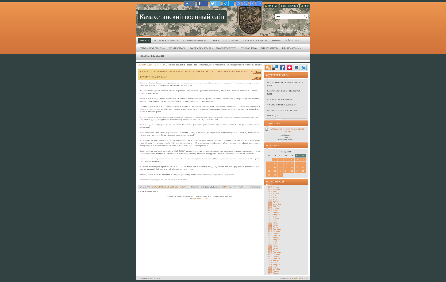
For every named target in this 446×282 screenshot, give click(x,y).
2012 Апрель (273, 219)
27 (303, 171)
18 (292, 167)
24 (286, 171)
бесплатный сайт (294, 278)
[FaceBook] (282, 67)
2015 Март (272, 267)
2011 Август (273, 202)
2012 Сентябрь (274, 229)
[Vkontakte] (296, 67)
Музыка (271, 116)
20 (303, 167)
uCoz (306, 278)
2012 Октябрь (274, 231)
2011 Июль (273, 200)
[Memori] (289, 67)
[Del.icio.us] (275, 67)
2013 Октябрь (274, 254)
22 (275, 171)
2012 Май (272, 221)
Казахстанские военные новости (170, 187)
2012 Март (272, 216)
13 (163, 65)
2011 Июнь (273, 198)
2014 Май (272, 263)
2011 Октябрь (274, 206)
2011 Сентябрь (274, 204)
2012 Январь (273, 212)
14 (269, 167)
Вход (206, 198)
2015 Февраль (274, 265)
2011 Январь (273, 187)
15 (275, 167)
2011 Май (272, 196)
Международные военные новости (285, 82)
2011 (149, 65)
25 (292, 171)
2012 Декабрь (274, 235)
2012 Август (273, 227)
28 (269, 175)
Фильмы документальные (280, 110)
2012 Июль (273, 225)
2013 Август (273, 250)
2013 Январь (273, 237)
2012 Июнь (273, 223)
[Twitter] (304, 67)
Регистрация (196, 198)
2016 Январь (273, 271)
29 (275, 175)
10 (286, 163)
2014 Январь (273, 260)
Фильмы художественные (280, 105)
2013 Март (272, 242)
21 (269, 171)
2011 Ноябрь (273, 208)
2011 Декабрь (274, 210)
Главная (141, 65)
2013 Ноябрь (273, 256)
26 (297, 171)
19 (297, 167)
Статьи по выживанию (278, 99)
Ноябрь (156, 65)
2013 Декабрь (274, 258)
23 (280, 171)
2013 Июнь (273, 246)
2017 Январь (273, 273)
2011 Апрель (273, 193)
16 (280, 167)
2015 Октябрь (274, 269)
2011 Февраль (274, 189)
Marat (224, 187)
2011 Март (272, 191)
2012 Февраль (274, 214)
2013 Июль (273, 248)
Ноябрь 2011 (286, 152)
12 (297, 163)
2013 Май (272, 244)
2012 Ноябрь (273, 233)
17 (286, 167)
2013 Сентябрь (274, 252)
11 (292, 163)
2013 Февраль (274, 240)
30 (280, 175)
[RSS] (268, 67)
